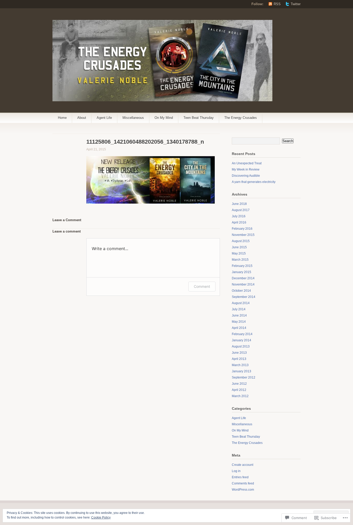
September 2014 (243, 297)
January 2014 (241, 340)
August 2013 (241, 346)
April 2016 (239, 222)
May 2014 (239, 321)
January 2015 (241, 272)
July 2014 (238, 309)
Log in (236, 471)
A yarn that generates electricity (253, 182)
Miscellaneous (133, 118)
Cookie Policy (101, 517)
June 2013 (239, 352)
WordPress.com (243, 489)
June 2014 (239, 315)
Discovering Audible (246, 175)
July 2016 (238, 216)
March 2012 (240, 396)
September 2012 (243, 377)
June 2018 (239, 204)
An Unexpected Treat (247, 163)
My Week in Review (245, 169)
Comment (202, 286)
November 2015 (243, 235)
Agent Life (104, 118)
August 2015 (241, 241)
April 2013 (239, 359)
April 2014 (239, 328)
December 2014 (243, 278)
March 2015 (240, 259)
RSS (277, 4)
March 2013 (240, 365)
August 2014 (241, 303)
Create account (242, 465)
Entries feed (240, 477)
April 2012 (239, 390)
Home (62, 118)
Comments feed (243, 483)
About (81, 118)
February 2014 (242, 334)
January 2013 (241, 371)
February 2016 (242, 228)
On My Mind (164, 118)
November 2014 (243, 284)
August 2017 (241, 210)
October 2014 (241, 290)
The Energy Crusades (240, 118)
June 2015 (239, 247)
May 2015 (239, 253)
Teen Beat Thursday (198, 118)
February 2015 (242, 266)
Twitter (296, 4)
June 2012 (239, 383)
